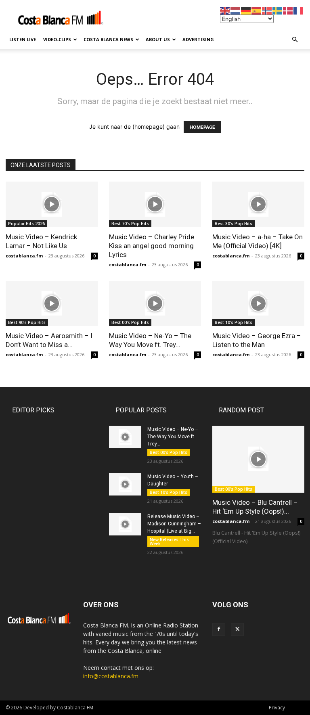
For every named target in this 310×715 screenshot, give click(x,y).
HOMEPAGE (202, 127)
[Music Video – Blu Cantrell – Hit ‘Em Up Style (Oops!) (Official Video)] (258, 459)
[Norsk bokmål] (267, 10)
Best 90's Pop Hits (27, 322)
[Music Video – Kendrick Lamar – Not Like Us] (52, 204)
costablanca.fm (24, 256)
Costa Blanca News (108, 39)
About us (158, 39)
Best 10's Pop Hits (233, 322)
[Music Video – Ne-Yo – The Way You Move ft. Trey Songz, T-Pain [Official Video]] (155, 303)
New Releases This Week (169, 541)
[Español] (256, 10)
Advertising (198, 39)
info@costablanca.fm (110, 676)
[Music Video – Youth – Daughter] (125, 484)
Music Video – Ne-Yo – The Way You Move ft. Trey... (172, 436)
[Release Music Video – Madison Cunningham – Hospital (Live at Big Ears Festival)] (125, 524)
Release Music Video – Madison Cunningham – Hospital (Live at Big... (174, 524)
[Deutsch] (246, 10)
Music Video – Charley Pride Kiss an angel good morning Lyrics (151, 246)
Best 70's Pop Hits (130, 223)
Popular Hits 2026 (26, 223)
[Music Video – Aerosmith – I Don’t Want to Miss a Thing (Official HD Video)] (52, 303)
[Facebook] (218, 629)
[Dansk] (288, 10)
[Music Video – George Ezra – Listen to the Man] (258, 303)
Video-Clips (57, 39)
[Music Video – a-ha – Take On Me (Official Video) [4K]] (258, 204)
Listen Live (22, 39)
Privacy (277, 707)
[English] (225, 10)
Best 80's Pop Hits (233, 223)
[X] (237, 629)
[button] (294, 40)
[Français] (298, 10)
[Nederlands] (235, 10)
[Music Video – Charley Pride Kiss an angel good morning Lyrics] (155, 204)
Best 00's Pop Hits (130, 322)
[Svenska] (277, 10)
